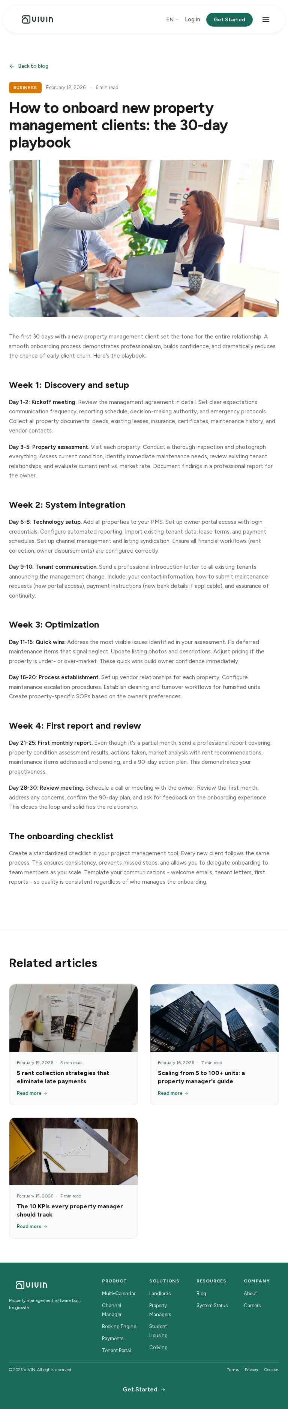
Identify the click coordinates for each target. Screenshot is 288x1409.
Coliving (158, 1347)
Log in (192, 19)
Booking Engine (119, 1326)
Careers (252, 1305)
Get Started (229, 19)
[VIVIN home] (37, 19)
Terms (233, 1369)
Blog (201, 1293)
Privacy (251, 1369)
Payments (112, 1338)
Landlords (160, 1293)
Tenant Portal (116, 1350)
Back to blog (33, 66)
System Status (212, 1305)
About (250, 1293)
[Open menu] (266, 19)
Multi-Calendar (118, 1293)
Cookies (271, 1369)
